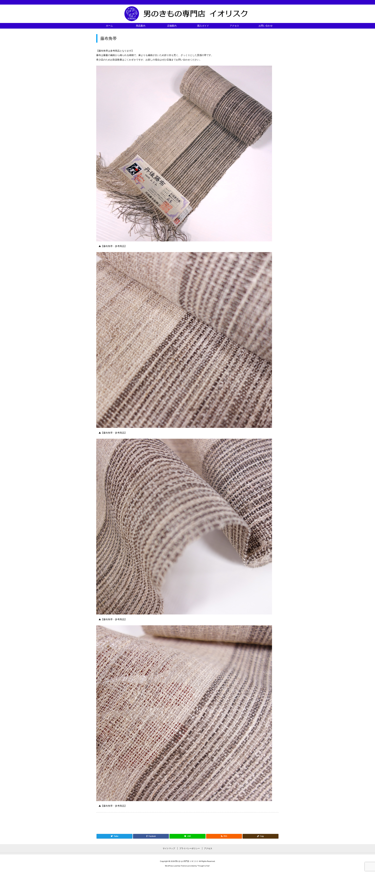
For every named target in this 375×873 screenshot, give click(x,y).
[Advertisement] (187, 820)
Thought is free (203, 866)
